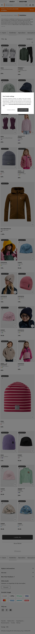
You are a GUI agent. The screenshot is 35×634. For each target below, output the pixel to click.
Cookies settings (11, 109)
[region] (17, 103)
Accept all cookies (23, 109)
